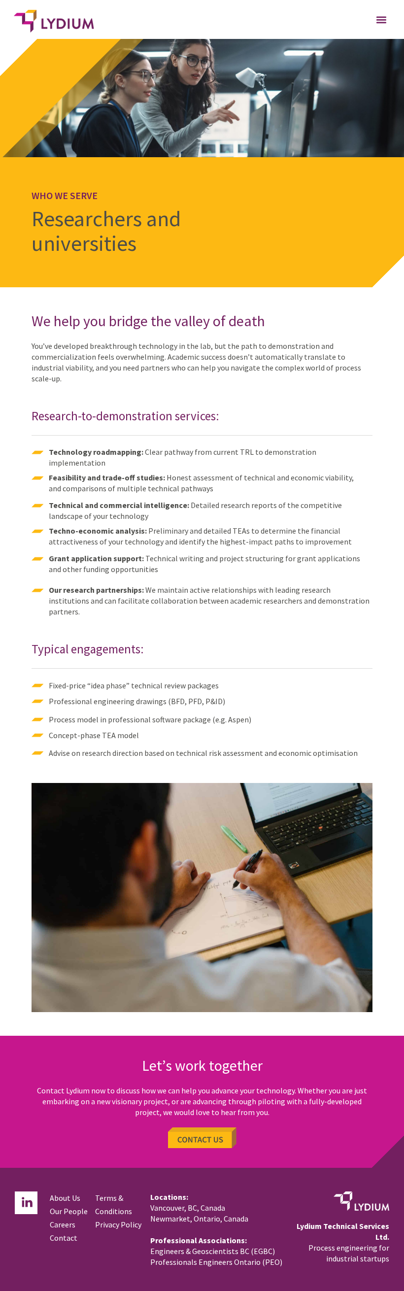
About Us (65, 1198)
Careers (62, 1224)
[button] (381, 19)
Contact (63, 1238)
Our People (69, 1211)
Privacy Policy (118, 1224)
